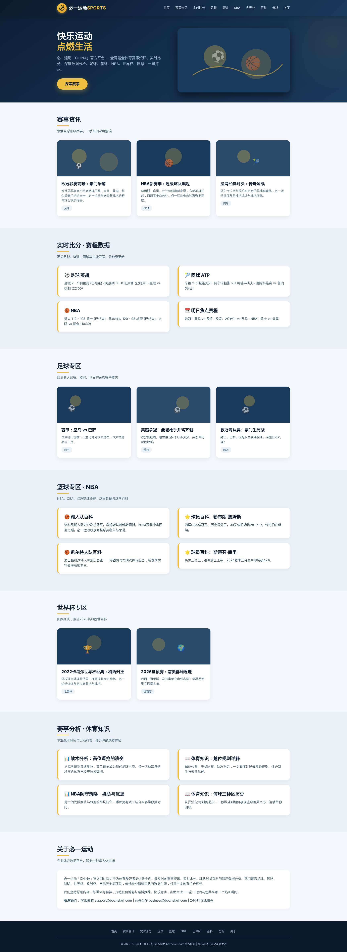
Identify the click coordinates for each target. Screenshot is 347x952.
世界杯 (250, 8)
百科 (264, 8)
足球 (214, 8)
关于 (287, 8)
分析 (275, 8)
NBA (237, 8)
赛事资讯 (181, 8)
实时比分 (199, 8)
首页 (167, 8)
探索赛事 (72, 84)
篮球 (225, 8)
